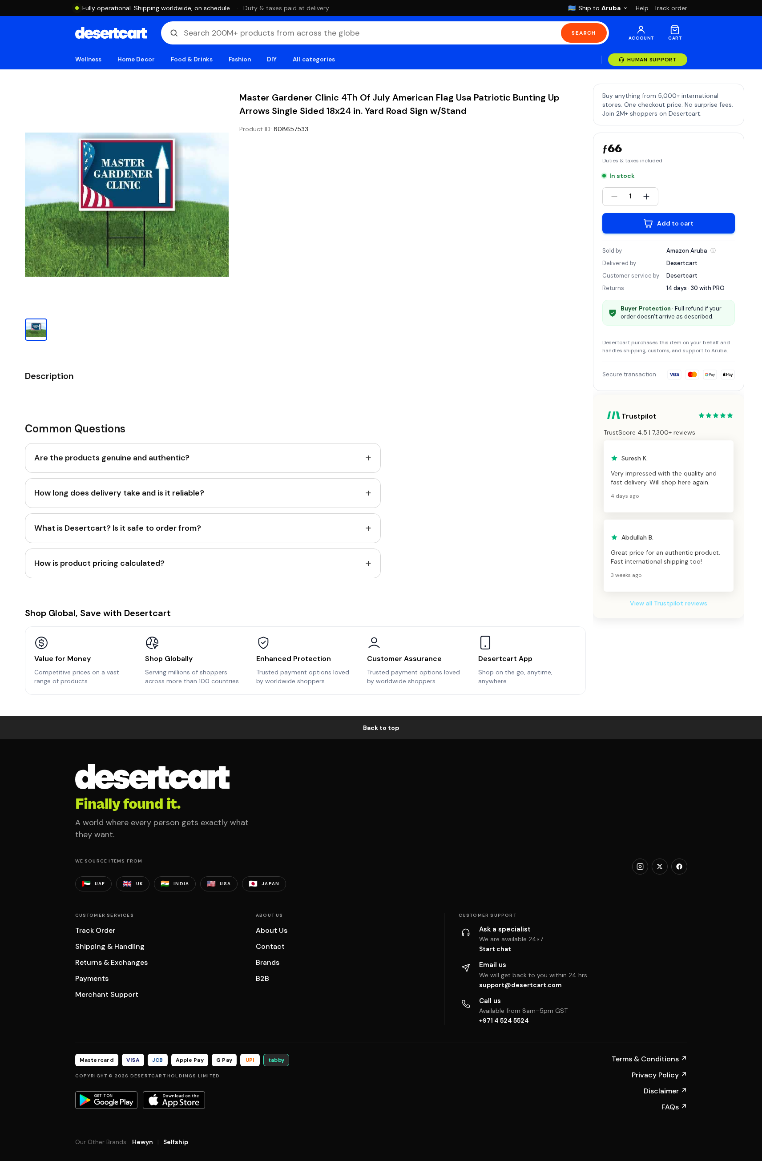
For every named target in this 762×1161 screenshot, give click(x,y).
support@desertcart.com (520, 985)
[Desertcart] (111, 33)
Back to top (381, 728)
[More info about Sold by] (713, 250)
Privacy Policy (659, 1075)
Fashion (240, 59)
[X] (660, 867)
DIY (272, 59)
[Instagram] (640, 867)
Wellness (88, 59)
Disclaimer (665, 1091)
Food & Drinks (192, 59)
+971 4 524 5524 (504, 1020)
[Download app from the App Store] (174, 1100)
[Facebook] (679, 867)
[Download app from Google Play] (106, 1100)
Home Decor (136, 59)
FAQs (674, 1107)
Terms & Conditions (649, 1059)
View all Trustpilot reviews (668, 603)
